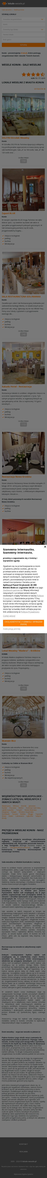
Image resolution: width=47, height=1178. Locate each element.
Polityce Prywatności (30, 612)
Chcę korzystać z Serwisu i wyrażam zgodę (23, 623)
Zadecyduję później (11, 629)
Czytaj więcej (9, 615)
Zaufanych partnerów (13, 590)
